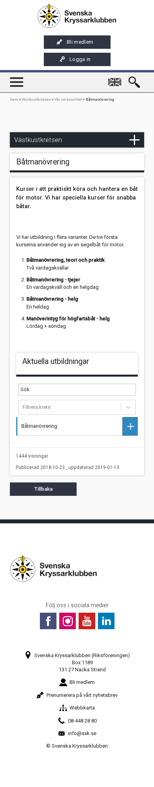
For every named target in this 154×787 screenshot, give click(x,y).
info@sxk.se (82, 733)
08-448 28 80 (82, 721)
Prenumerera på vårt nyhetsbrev (82, 695)
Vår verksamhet (68, 99)
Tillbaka (43, 489)
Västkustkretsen (36, 99)
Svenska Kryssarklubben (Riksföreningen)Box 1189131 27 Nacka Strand (82, 662)
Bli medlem (80, 42)
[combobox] (23, 407)
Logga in (80, 59)
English (116, 78)
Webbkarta (82, 708)
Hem (14, 99)
